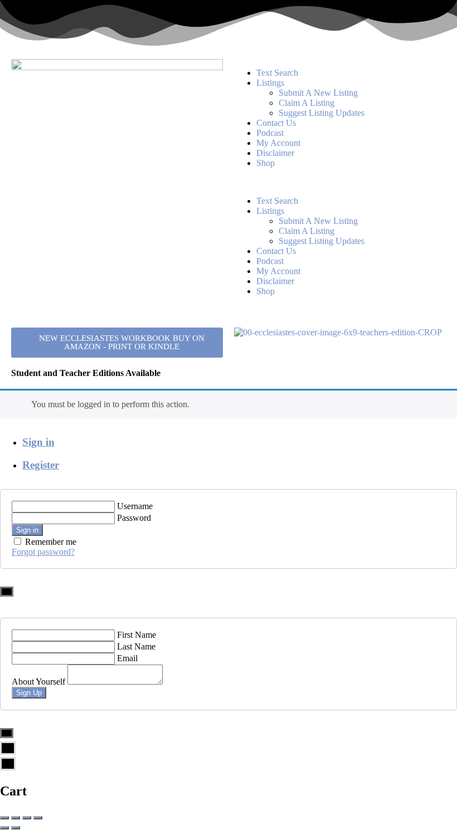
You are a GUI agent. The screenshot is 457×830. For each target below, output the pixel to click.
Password (134, 518)
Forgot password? (43, 551)
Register (40, 465)
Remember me (50, 541)
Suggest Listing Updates (321, 113)
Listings (270, 82)
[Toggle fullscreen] (26, 817)
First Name (136, 634)
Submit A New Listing (318, 92)
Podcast (270, 133)
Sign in (38, 442)
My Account (278, 143)
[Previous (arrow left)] (4, 827)
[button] (340, 182)
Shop (265, 163)
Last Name (136, 646)
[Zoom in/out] (37, 817)
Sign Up (29, 693)
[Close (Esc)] (4, 817)
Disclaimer (275, 153)
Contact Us (276, 123)
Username (135, 506)
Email (127, 658)
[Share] (15, 817)
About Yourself (38, 681)
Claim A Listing (306, 103)
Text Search (277, 72)
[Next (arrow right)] (15, 827)
